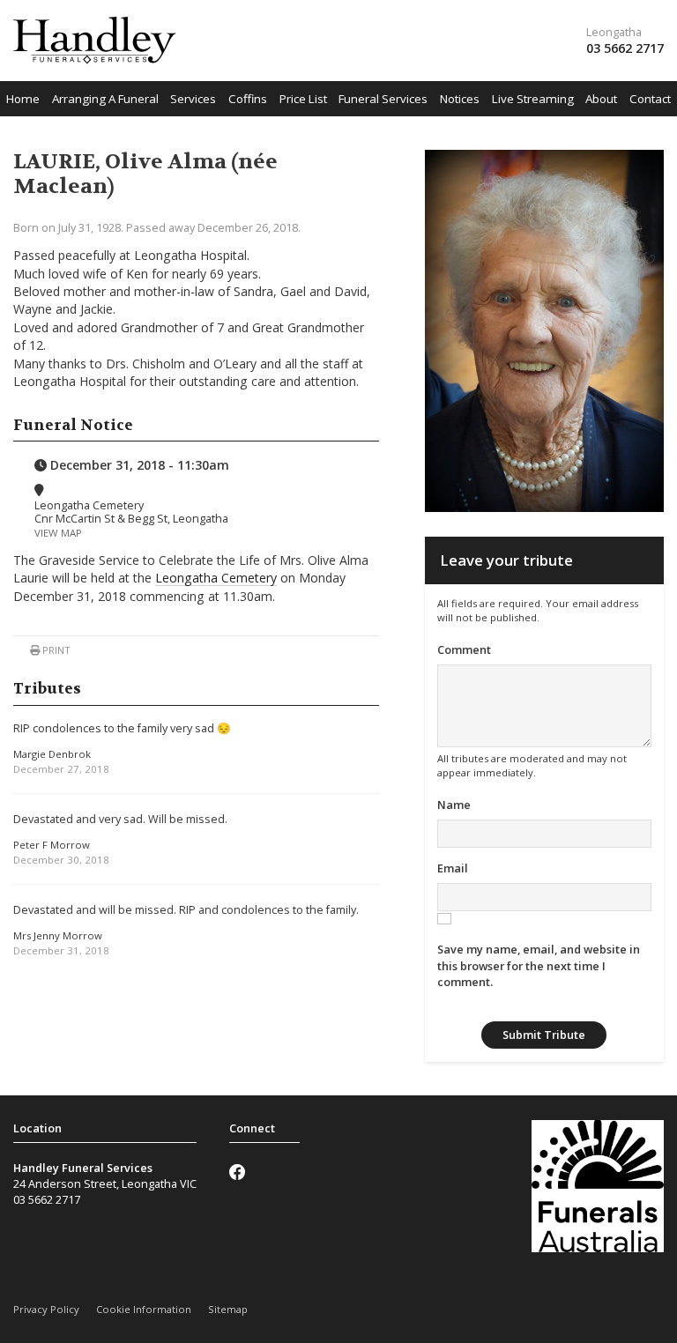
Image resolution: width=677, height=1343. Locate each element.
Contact (650, 99)
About (601, 99)
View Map (58, 532)
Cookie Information (143, 1309)
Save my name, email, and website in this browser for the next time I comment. (538, 965)
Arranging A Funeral (105, 99)
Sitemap (228, 1309)
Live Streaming (533, 99)
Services (193, 99)
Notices (460, 99)
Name (454, 804)
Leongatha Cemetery (216, 577)
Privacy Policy (46, 1309)
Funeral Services (383, 99)
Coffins (247, 99)
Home (23, 99)
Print (55, 650)
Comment (464, 649)
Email (452, 868)
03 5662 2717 (625, 48)
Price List (303, 99)
